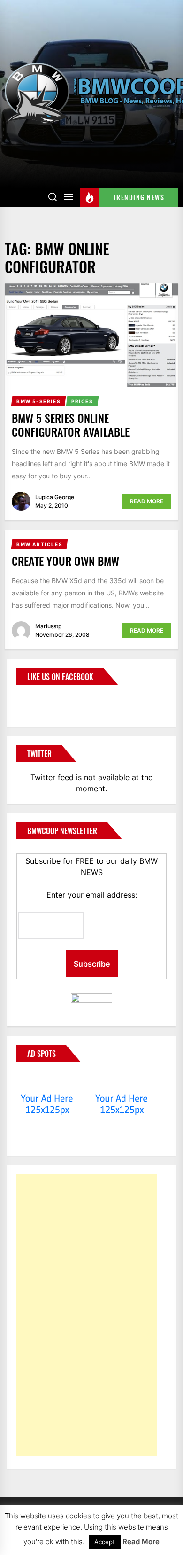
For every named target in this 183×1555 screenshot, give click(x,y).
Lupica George (54, 496)
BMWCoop (46, 700)
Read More (146, 501)
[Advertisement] (86, 1315)
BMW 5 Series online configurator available (71, 424)
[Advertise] (47, 1080)
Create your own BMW (65, 560)
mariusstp (48, 626)
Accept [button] (104, 1542)
